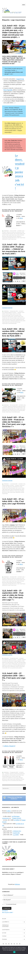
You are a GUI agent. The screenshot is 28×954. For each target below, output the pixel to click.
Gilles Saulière (10, 233)
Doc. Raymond (18, 232)
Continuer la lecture (7, 307)
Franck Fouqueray (15, 315)
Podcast (6, 312)
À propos (4, 939)
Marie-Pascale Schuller (11, 236)
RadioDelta (4, 239)
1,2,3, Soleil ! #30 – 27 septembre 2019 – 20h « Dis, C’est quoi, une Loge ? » (13, 676)
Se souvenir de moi (11, 904)
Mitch (21, 218)
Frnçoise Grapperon (17, 661)
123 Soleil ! (4, 232)
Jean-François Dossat (18, 233)
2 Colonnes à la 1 (17, 831)
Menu (23, 4)
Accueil (4, 918)
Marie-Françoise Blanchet (15, 489)
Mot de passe (7, 899)
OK (14, 952)
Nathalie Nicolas (5, 319)
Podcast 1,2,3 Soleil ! (12, 312)
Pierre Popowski (7, 90)
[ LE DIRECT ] (5, 921)
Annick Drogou (9, 313)
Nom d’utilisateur (8, 895)
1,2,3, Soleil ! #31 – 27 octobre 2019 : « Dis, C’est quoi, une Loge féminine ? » (13, 502)
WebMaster (6, 230)
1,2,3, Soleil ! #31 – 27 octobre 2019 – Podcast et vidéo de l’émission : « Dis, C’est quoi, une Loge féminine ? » (13, 422)
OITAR (14, 665)
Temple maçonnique (11, 239)
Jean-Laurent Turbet (19, 488)
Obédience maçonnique (15, 490)
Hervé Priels (18, 775)
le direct (9, 811)
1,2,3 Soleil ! (19, 230)
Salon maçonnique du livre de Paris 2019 (16, 410)
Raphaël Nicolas (19, 320)
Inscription (5, 910)
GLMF (15, 662)
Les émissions (5, 929)
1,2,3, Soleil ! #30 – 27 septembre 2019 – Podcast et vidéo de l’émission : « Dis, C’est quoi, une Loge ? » (13, 595)
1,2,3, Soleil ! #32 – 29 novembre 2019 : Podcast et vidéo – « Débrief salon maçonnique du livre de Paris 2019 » (13, 249)
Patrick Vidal (12, 319)
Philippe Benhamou (12, 237)
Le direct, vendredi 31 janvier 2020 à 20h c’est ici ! (19, 172)
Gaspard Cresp (20, 79)
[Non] (26, 950)
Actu (23, 230)
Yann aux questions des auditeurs (15, 667)
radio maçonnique (21, 237)
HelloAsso (17, 884)
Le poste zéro (16, 832)
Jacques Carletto (17, 316)
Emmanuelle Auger (6, 315)
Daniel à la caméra (11, 232)
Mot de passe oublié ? (7, 912)
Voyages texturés (16, 818)
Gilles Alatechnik (16, 486)
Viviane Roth (5, 667)
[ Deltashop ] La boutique (5, 925)
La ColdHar (16, 820)
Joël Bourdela (14, 663)
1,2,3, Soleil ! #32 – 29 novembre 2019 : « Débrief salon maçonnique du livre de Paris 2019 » (13, 332)
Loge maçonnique (13, 234)
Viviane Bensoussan (12, 323)
